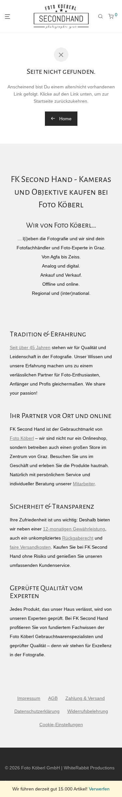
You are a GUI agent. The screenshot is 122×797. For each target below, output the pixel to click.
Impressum (28, 698)
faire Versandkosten (30, 547)
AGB (53, 698)
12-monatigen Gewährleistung (74, 528)
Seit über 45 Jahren (30, 347)
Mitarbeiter (84, 483)
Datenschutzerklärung (37, 711)
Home (65, 118)
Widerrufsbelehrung (87, 711)
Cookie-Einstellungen (61, 724)
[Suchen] (100, 16)
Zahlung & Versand (85, 698)
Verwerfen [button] (99, 788)
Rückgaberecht (77, 538)
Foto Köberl (22, 438)
